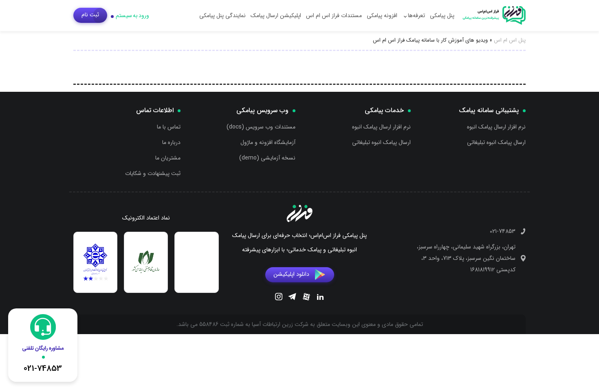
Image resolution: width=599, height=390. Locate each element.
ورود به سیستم (132, 15)
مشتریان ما (168, 157)
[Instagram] (278, 298)
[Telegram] (292, 298)
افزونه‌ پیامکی (382, 15)
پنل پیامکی (442, 15)
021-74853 (502, 231)
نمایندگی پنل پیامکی (222, 15)
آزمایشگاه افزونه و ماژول (267, 142)
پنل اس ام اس (510, 40)
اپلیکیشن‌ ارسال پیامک (276, 15)
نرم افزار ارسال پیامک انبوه (496, 126)
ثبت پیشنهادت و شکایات (153, 173)
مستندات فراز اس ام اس (334, 15)
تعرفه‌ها (416, 15)
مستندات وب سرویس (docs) (261, 126)
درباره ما (171, 142)
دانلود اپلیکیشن (291, 274)
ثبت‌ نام (90, 14)
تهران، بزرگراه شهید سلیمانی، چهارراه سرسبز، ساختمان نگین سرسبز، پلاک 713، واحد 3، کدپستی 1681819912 (466, 258)
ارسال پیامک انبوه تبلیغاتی (496, 142)
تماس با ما (169, 126)
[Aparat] (306, 298)
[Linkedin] (320, 298)
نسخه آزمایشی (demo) (267, 157)
